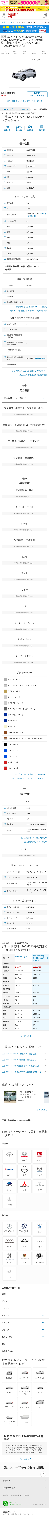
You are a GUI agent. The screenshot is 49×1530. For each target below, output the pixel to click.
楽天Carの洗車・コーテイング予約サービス (29, 778)
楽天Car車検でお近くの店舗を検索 (33, 375)
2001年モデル (23, 109)
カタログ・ (5, 52)
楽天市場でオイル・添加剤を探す (34, 838)
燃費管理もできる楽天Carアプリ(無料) (31, 307)
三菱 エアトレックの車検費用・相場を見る (19, 1060)
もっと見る (24, 1036)
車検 (24, 52)
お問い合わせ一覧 (16, 1514)
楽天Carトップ (7, 22)
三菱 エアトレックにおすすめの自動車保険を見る (21, 1072)
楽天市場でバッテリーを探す (35, 842)
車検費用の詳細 (40, 358)
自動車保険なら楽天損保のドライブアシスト (29, 371)
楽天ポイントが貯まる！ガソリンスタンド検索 (28, 311)
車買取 (15, 52)
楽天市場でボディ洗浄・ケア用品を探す (31, 774)
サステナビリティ (28, 1514)
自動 (43, 52)
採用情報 (27, 1495)
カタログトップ (7, 109)
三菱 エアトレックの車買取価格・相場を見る (20, 1054)
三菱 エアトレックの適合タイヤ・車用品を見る (20, 1066)
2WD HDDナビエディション (21, 958)
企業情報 (5, 1495)
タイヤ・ (34, 52)
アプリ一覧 (6, 1514)
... (15, 22)
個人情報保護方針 (16, 1495)
